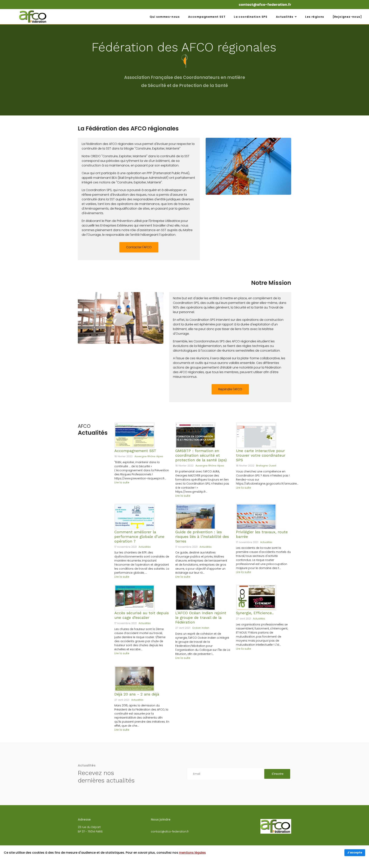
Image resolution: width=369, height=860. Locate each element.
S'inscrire (277, 774)
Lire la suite (121, 482)
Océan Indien (200, 628)
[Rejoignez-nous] (347, 17)
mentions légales (192, 852)
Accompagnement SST (206, 17)
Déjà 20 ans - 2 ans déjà (136, 694)
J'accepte (354, 852)
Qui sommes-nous (165, 17)
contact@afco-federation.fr (265, 4)
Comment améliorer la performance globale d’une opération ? (139, 536)
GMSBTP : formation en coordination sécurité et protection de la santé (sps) (201, 455)
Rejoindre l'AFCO (230, 389)
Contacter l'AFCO (139, 247)
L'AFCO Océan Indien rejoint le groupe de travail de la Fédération (200, 617)
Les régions (314, 17)
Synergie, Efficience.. (255, 613)
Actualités (284, 17)
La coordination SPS (251, 17)
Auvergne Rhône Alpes (149, 456)
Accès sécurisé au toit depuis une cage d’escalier (141, 615)
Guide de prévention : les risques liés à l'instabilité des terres (202, 536)
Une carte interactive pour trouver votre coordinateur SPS (260, 455)
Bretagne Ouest (266, 465)
